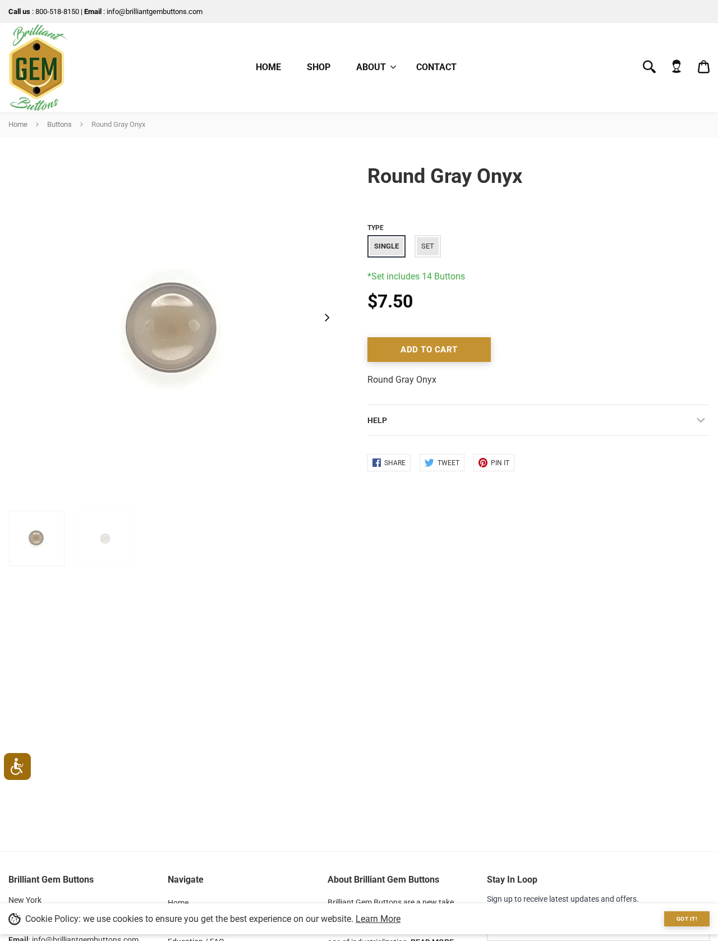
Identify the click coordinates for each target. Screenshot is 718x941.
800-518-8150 (57, 11)
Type (375, 228)
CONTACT (436, 67)
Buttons (59, 124)
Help (377, 420)
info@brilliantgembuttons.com (154, 11)
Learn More (378, 919)
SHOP (318, 67)
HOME (268, 67)
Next (326, 317)
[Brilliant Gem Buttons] (37, 67)
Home (17, 124)
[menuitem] (373, 67)
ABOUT (371, 67)
